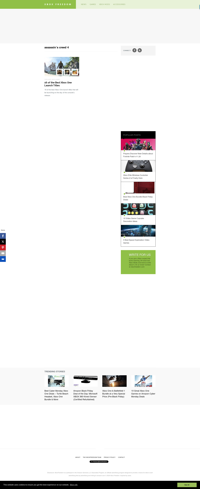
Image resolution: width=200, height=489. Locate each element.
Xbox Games (56, 79)
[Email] (3, 253)
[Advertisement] (100, 26)
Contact (121, 457)
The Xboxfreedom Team (92, 457)
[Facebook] (3, 236)
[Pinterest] (3, 247)
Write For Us (140, 254)
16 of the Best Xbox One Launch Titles (58, 84)
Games (93, 4)
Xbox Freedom (58, 4)
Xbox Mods (104, 4)
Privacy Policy (109, 457)
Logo (76, 4)
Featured (47, 79)
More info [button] (74, 485)
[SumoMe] (3, 259)
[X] (3, 242)
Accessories (119, 4)
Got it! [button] (186, 485)
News (83, 4)
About (77, 457)
